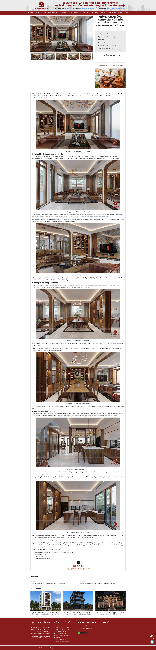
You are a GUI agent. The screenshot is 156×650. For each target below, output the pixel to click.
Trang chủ (31, 13)
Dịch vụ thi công (118, 61)
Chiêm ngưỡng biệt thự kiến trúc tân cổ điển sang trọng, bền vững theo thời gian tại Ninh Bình (45, 614)
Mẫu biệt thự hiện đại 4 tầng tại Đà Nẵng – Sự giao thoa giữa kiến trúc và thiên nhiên (78, 614)
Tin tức (126, 13)
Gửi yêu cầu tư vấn (118, 65)
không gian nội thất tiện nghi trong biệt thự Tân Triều (52, 540)
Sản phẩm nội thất (92, 13)
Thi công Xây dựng (66, 13)
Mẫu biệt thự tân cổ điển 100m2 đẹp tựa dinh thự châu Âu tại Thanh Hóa (110, 613)
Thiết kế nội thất (41, 13)
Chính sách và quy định (85, 628)
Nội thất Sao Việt (81, 543)
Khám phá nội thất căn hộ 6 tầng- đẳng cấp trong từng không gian (48, 583)
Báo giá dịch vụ (103, 65)
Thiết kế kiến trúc (53, 13)
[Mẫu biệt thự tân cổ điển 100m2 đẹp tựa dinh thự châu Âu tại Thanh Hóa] (110, 601)
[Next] (90, 33)
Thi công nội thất (79, 13)
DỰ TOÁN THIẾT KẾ (117, 13)
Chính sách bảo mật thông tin (87, 626)
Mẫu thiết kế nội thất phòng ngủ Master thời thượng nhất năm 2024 (97, 583)
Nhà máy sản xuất (106, 13)
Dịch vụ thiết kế (103, 61)
